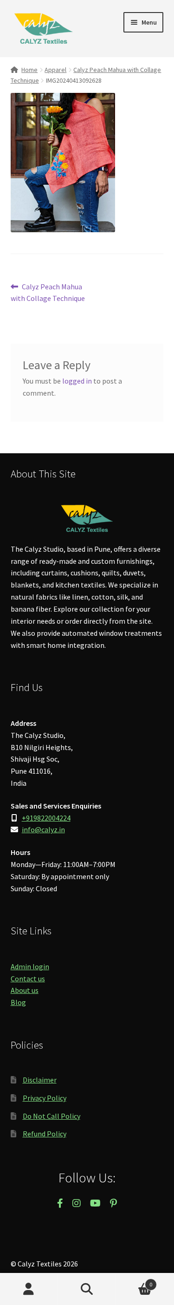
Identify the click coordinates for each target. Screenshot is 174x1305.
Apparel (55, 69)
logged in (77, 380)
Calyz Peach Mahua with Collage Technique (48, 292)
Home (29, 69)
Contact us (28, 978)
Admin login (30, 966)
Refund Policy (44, 1133)
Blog (18, 1002)
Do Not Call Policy (51, 1116)
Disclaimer (40, 1079)
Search (87, 1289)
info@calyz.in (43, 829)
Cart (134, 1281)
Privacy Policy (44, 1098)
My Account (29, 1289)
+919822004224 (46, 817)
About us (25, 990)
